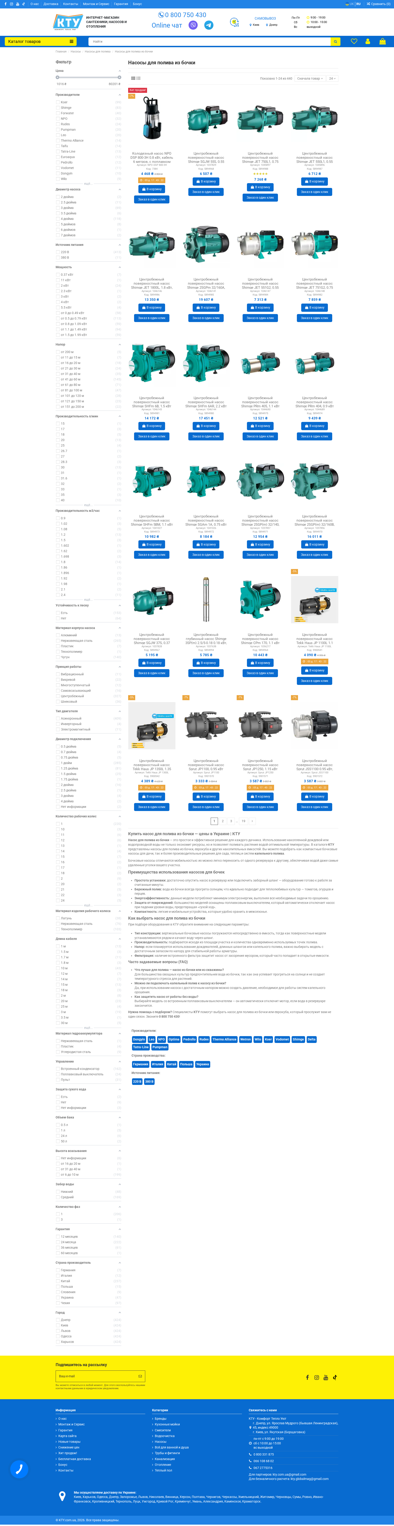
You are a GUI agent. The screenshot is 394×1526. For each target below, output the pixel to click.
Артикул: (142, 165)
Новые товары (69, 1441)
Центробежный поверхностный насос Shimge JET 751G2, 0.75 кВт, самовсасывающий (314, 285)
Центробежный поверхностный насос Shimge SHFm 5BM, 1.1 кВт (152, 520)
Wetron (245, 1039)
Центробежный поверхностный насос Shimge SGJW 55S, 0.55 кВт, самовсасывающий (206, 159)
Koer (268, 1039)
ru (358, 4)
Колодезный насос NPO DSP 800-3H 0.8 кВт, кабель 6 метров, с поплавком (151, 157)
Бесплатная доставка (74, 1459)
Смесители (163, 1430)
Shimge (298, 1039)
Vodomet (282, 1039)
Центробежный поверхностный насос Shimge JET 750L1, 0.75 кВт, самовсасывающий (260, 159)
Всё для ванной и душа (172, 1447)
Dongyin (139, 1039)
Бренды (160, 1418)
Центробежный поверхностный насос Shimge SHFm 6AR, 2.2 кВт (206, 402)
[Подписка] (140, 1376)
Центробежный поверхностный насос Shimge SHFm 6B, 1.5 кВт (151, 402)
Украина (202, 1064)
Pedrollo (189, 1039)
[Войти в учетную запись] (368, 41)
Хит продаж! (67, 1453)
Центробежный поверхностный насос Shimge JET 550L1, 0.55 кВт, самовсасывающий (314, 159)
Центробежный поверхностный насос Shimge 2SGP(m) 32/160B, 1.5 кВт (314, 522)
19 (243, 821)
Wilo (258, 1039)
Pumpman (160, 1047)
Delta (312, 1039)
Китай (171, 1064)
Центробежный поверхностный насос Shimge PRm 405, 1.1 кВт (260, 402)
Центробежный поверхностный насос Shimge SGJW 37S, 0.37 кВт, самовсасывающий (151, 641)
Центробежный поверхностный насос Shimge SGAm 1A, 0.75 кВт (206, 520)
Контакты (71, 4)
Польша (186, 1064)
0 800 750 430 (185, 15)
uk (351, 4)
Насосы (160, 1441)
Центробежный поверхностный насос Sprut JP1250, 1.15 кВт (260, 765)
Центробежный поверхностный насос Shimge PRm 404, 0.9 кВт (315, 402)
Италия (157, 1064)
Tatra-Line (141, 1047)
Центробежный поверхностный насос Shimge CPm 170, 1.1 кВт (260, 639)
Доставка (51, 4)
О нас (35, 4)
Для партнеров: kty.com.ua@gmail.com (277, 1474)
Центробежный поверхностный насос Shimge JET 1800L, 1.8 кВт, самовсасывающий (152, 285)
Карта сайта (67, 1436)
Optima (174, 1039)
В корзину (154, 189)
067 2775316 (263, 1468)
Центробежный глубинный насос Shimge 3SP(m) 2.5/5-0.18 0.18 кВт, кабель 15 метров (206, 641)
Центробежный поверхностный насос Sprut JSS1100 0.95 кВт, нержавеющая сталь (314, 767)
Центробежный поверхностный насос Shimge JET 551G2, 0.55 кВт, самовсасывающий (260, 285)
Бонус (137, 4)
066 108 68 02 (264, 1461)
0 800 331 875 (264, 1454)
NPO (161, 1039)
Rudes (204, 1039)
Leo (151, 1039)
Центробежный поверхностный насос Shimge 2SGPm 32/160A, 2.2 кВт (206, 285)
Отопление (163, 1464)
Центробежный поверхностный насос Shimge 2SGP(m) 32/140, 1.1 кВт (260, 522)
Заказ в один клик (152, 199)
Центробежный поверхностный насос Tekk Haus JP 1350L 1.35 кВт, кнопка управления (151, 767)
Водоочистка (165, 1436)
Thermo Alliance (224, 1039)
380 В (149, 1081)
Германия (140, 1064)
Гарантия (121, 4)
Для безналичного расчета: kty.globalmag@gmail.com (289, 1479)
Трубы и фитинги (167, 1453)
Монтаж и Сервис (96, 4)
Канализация (165, 1459)
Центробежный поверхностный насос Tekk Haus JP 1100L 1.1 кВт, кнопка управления (314, 641)
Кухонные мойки (167, 1424)
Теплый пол (163, 1470)
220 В (137, 1081)
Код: (148, 168)
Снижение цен (68, 1447)
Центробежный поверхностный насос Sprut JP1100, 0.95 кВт (206, 765)
